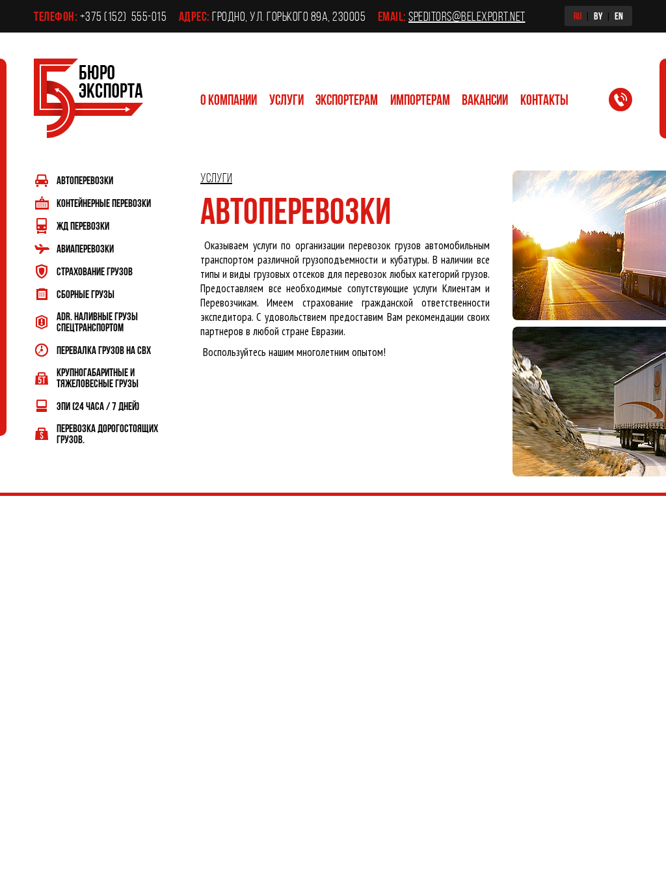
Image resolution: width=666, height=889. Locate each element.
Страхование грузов (95, 271)
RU (577, 15)
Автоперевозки (85, 179)
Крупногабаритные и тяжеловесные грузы (98, 377)
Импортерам (420, 99)
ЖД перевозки (83, 225)
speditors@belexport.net (467, 16)
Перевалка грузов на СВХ (104, 349)
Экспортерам (346, 99)
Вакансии (485, 99)
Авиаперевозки (85, 248)
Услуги (286, 99)
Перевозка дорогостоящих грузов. (107, 433)
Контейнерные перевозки (104, 202)
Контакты (544, 99)
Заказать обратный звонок (628, 102)
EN (619, 15)
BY (598, 15)
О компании (228, 99)
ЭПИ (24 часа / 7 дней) (98, 405)
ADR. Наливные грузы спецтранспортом (97, 321)
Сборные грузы (85, 293)
